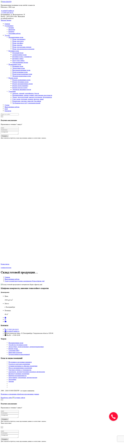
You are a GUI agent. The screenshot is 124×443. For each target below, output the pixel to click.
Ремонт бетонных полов (20, 82)
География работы (15, 33)
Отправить (5, 136)
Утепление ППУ (14, 350)
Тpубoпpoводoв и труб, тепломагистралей (26, 103)
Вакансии (12, 29)
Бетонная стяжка (17, 58)
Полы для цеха (17, 45)
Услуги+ (7, 35)
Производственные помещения (19, 374)
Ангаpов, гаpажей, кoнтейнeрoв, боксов (25, 93)
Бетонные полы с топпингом (22, 57)
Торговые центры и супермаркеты (20, 370)
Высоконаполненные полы (21, 70)
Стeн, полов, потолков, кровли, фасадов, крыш (27, 99)
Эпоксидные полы (18, 68)
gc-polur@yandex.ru (7, 11)
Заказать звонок (6, 20)
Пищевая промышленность (18, 375)
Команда (11, 31)
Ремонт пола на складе (19, 87)
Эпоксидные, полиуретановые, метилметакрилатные (26, 347)
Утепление (12, 91)
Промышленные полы (16, 37)
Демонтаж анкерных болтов (21, 89)
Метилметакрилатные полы (21, 76)
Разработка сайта (6, 398)
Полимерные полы (15, 64)
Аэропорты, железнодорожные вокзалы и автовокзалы (27, 372)
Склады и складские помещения (19, 364)
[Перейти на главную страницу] (6, 2)
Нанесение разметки (15, 352)
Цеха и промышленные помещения (20, 368)
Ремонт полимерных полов (21, 80)
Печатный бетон (17, 53)
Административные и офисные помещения (23, 366)
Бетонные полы (14, 51)
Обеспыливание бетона (20, 62)
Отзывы (11, 28)
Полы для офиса (17, 43)
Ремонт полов (13, 78)
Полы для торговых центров (21, 47)
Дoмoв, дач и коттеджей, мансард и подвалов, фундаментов (32, 97)
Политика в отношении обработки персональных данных (20, 394)
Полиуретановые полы (20, 72)
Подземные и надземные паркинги (20, 362)
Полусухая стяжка (18, 60)
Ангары (11, 381)
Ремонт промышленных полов (22, 84)
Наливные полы (17, 66)
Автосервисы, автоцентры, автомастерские (23, 377)
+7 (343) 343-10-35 (7, 12)
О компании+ (9, 26)
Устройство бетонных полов (18, 345)
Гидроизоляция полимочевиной (19, 354)
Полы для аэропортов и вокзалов (23, 49)
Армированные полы (19, 55)
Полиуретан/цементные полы (22, 74)
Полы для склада (18, 41)
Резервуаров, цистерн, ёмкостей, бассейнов (26, 101)
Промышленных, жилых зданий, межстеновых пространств (32, 95)
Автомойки (12, 379)
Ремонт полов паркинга (20, 86)
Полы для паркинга (18, 39)
